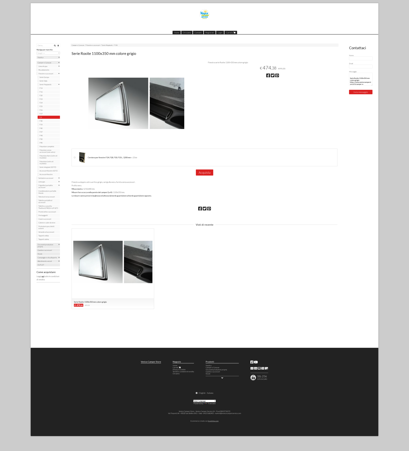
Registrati (209, 32)
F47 (41, 132)
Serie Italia (43, 81)
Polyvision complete (47, 146)
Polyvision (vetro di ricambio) (46, 162)
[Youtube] (256, 363)
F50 (41, 139)
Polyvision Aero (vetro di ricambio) (48, 157)
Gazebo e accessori (45, 250)
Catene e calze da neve (46, 223)
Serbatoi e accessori (45, 178)
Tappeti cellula (43, 236)
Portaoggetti (43, 215)
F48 (41, 135)
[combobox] (48, 53)
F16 (41, 92)
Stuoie (40, 254)
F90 (41, 143)
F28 (116, 45)
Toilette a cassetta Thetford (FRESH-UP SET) (48, 207)
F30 (41, 121)
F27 (41, 114)
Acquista (204, 172)
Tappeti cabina (43, 239)
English (202, 393)
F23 (41, 99)
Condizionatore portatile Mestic (47, 192)
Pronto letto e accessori (47, 212)
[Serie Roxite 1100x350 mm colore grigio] (136, 105)
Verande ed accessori (46, 232)
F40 (41, 128)
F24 (41, 103)
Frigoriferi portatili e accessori (45, 186)
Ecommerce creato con (204, 421)
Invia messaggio (361, 92)
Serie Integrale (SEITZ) (48, 167)
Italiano (210, 393)
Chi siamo (187, 32)
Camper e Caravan (78, 45)
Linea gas (41, 182)
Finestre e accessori (93, 45)
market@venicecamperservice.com (228, 413)
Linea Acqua (42, 66)
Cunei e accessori (44, 219)
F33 (41, 124)
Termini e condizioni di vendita (183, 371)
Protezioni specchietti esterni (46, 227)
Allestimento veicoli (45, 261)
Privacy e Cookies (179, 369)
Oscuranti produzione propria (45, 246)
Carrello (229, 32)
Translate (212, 403)
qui (43, 276)
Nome (351, 55)
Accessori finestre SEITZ (49, 171)
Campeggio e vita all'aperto (47, 257)
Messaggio (353, 72)
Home (176, 32)
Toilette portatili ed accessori (45, 201)
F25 (41, 106)
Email (351, 63)
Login (220, 32)
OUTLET (41, 265)
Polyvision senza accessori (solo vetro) (47, 151)
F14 (41, 88)
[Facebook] (251, 363)
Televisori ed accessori (46, 197)
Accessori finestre (46, 174)
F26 (41, 110)
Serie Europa (44, 77)
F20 (41, 95)
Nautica (40, 57)
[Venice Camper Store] (204, 14)
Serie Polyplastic (107, 45)
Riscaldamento (43, 70)
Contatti (198, 32)
